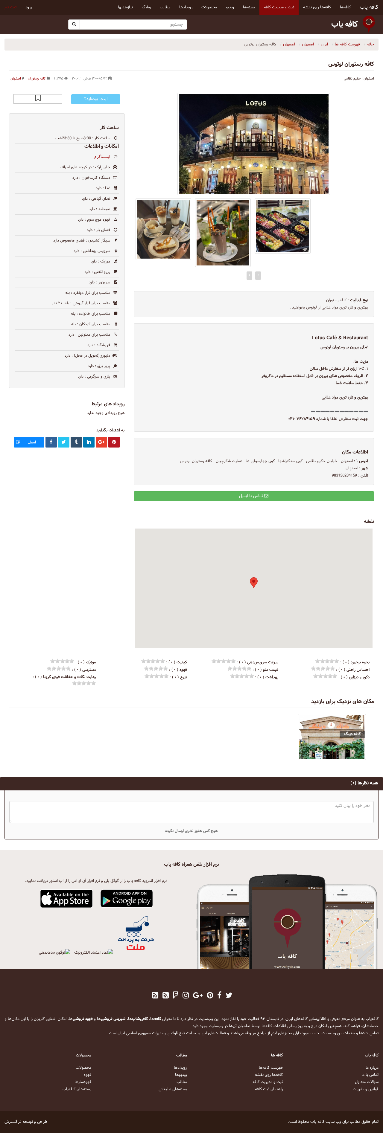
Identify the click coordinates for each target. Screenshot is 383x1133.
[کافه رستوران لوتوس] (254, 144)
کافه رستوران (37, 79)
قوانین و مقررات (366, 1089)
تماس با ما (370, 1075)
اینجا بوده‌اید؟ (95, 99)
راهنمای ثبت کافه (269, 1089)
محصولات (83, 1068)
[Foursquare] (175, 996)
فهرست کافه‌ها (271, 1068)
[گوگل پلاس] (198, 996)
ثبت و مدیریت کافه (268, 1082)
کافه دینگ (352, 734)
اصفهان (15, 79)
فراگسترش (13, 1122)
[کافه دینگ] (332, 737)
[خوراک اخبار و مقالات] (165, 996)
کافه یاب (369, 7)
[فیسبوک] (219, 996)
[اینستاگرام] (186, 996)
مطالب (182, 1082)
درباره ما (372, 1068)
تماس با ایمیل (251, 496)
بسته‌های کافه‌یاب (77, 1089)
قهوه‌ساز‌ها (83, 1082)
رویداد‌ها (180, 1068)
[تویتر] (229, 996)
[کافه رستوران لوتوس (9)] (163, 229)
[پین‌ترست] (210, 996)
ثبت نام (10, 7)
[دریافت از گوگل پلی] (127, 899)
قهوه (87, 1075)
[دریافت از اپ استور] (67, 899)
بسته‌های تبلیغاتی (173, 1089)
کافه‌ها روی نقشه (269, 1075)
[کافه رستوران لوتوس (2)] (282, 226)
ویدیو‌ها (181, 1075)
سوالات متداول (367, 1082)
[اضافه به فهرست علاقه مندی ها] (38, 99)
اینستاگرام (102, 157)
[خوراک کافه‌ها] (155, 996)
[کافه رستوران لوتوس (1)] (223, 232)
